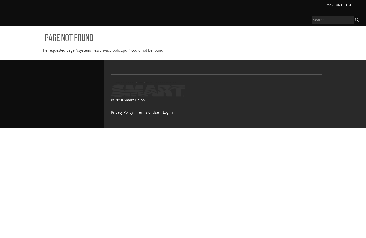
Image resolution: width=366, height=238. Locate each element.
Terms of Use (148, 112)
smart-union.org (338, 5)
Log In (168, 112)
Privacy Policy (122, 112)
